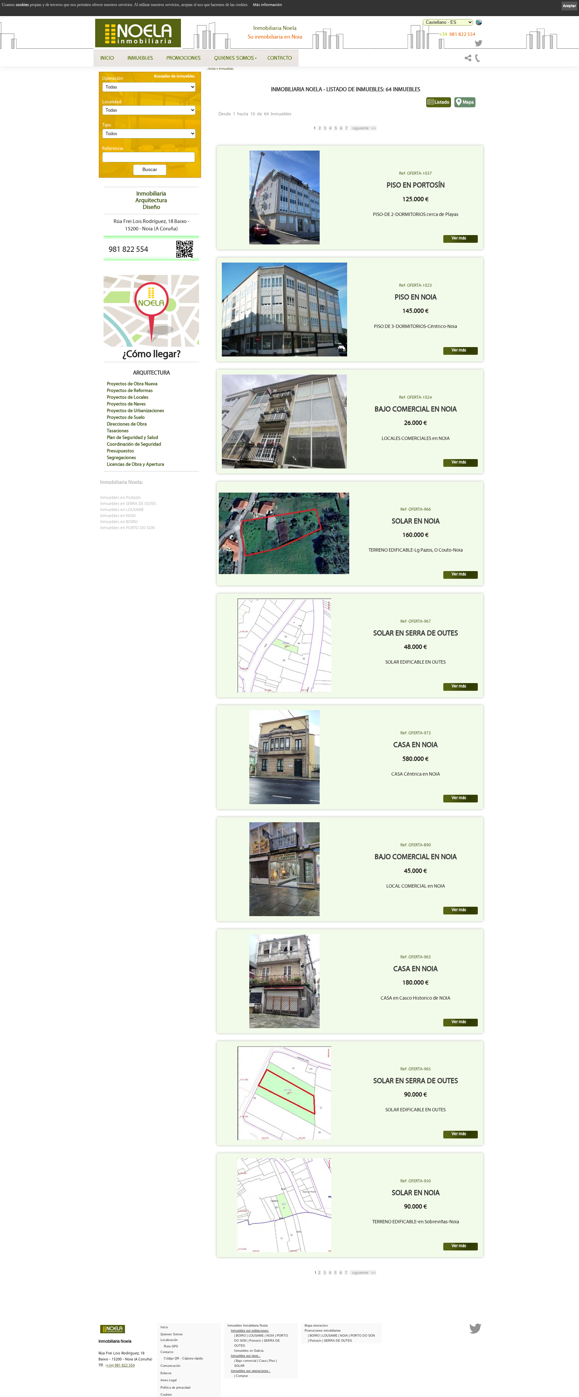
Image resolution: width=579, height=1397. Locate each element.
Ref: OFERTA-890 (415, 845)
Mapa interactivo (316, 1325)
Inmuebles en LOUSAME (122, 509)
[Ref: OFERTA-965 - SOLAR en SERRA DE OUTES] (284, 1093)
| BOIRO (240, 1335)
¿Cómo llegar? (151, 354)
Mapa (468, 102)
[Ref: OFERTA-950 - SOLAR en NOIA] (284, 1205)
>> (364, 128)
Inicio (107, 58)
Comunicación (170, 1365)
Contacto (279, 58)
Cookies (166, 1394)
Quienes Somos (234, 58)
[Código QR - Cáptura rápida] (184, 257)
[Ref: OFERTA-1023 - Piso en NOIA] (284, 309)
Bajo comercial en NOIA (416, 409)
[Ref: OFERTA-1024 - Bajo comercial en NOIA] (284, 421)
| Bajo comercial (245, 1360)
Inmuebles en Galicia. (249, 1350)
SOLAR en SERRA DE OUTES (415, 633)
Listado (442, 102)
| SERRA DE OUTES (337, 1340)
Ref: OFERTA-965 (415, 1069)
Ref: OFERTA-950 (415, 1181)
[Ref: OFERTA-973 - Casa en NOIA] (284, 757)
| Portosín (255, 1340)
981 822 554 (457, 34)
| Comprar (241, 1376)
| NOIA (270, 1335)
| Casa (262, 1360)
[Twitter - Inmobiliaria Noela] (478, 45)
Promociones (184, 58)
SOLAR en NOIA (416, 521)
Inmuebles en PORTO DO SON (127, 527)
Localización (169, 1340)
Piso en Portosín (416, 185)
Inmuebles (140, 58)
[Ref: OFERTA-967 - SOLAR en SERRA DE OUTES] (284, 645)
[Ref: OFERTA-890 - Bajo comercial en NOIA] (284, 869)
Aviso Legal (168, 1380)
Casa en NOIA (415, 745)
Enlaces (166, 1373)
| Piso (271, 1360)
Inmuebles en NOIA (118, 515)
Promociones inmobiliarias (323, 1330)
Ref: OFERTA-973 (415, 733)
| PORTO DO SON (362, 1335)
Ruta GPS (171, 1346)
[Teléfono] (477, 61)
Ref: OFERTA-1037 (415, 173)
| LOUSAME (256, 1335)
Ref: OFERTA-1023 (415, 285)
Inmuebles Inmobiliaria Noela (248, 1325)
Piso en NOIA (416, 297)
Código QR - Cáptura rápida (183, 1358)
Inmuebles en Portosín (120, 497)
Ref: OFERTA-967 (415, 621)
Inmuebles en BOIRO (119, 521)
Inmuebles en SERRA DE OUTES (128, 503)
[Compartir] (468, 61)
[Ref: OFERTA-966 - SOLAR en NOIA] (284, 533)
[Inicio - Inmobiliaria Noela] (138, 33)
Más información (267, 5)
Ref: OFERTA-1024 (415, 397)
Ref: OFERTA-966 (415, 509)
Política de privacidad (175, 1387)
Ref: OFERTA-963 (415, 957)
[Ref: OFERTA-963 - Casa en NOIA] (284, 981)
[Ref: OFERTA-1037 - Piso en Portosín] (284, 197)
